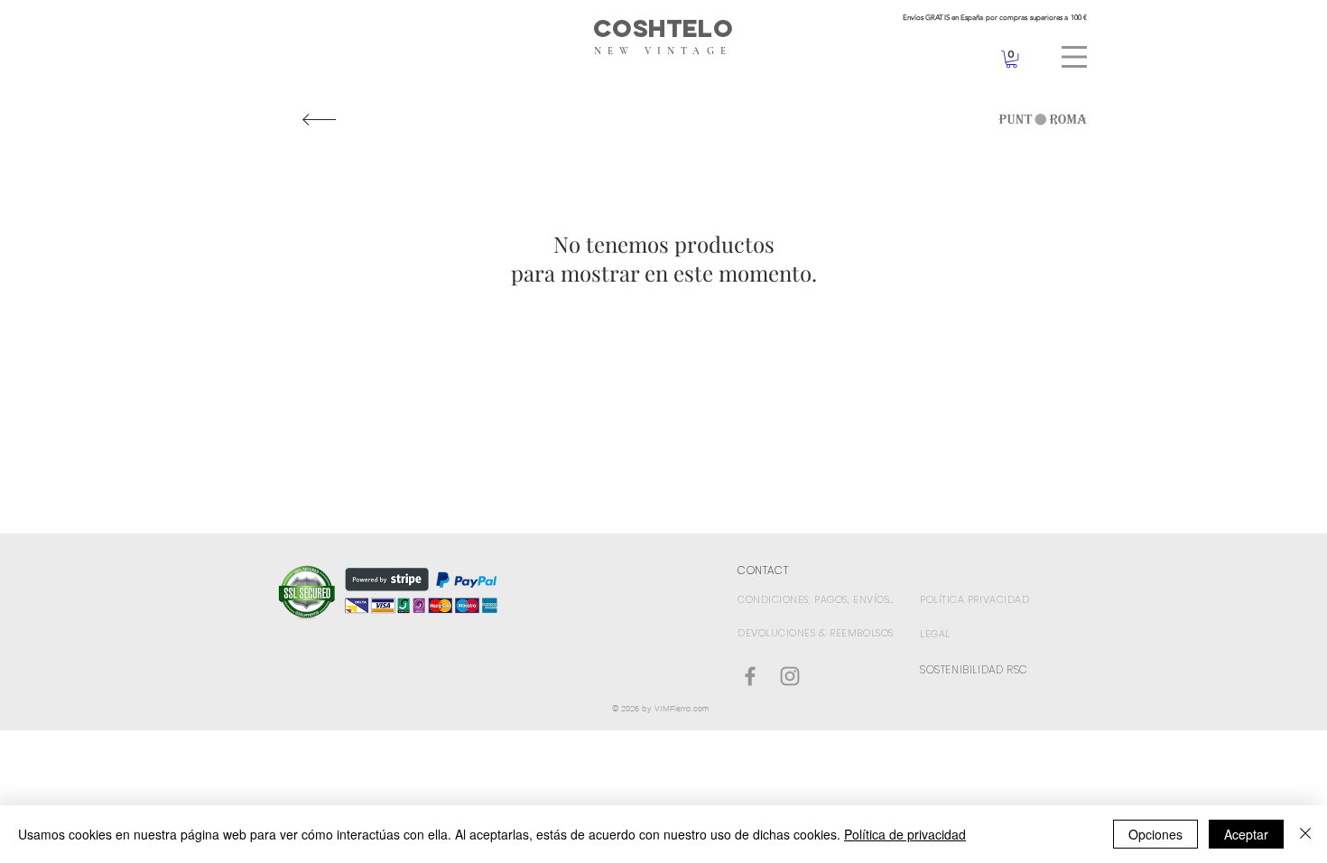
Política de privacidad (905, 834)
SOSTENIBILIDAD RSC (974, 669)
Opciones (1155, 834)
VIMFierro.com (682, 708)
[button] (1074, 57)
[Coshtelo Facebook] (750, 676)
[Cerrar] (1305, 834)
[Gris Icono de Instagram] (790, 676)
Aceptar (1246, 834)
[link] (1011, 59)
